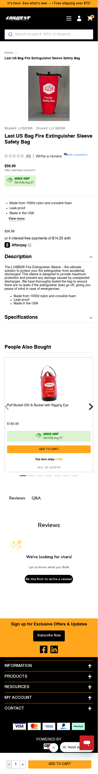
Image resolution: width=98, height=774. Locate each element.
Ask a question (78, 155)
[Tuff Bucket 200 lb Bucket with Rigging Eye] (49, 382)
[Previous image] (14, 93)
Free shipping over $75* (72, 3)
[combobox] (49, 34)
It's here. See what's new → (29, 3)
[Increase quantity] (22, 765)
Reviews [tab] (17, 498)
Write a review (49, 156)
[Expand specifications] (91, 318)
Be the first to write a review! (49, 579)
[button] (49, 257)
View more (17, 219)
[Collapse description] (91, 257)
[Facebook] (43, 649)
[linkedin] (54, 649)
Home (9, 52)
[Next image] (84, 93)
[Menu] (68, 18)
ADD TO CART (60, 764)
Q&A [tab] (36, 498)
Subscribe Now (49, 635)
